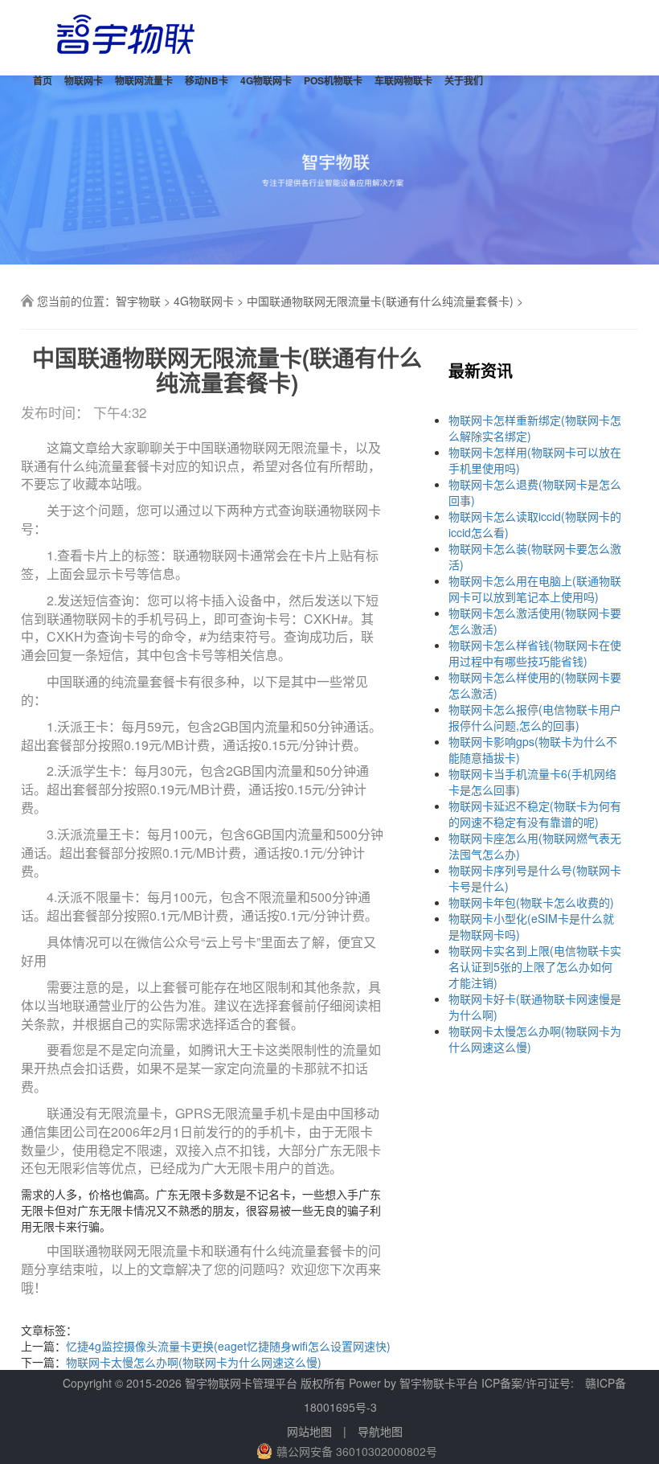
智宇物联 (138, 301)
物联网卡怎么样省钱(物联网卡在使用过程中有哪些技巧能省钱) (534, 653)
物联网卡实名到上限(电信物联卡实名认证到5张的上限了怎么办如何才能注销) (534, 966)
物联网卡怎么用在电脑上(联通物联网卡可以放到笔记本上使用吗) (534, 588)
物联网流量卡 (144, 80)
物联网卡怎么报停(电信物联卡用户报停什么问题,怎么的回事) (534, 717)
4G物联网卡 (266, 80)
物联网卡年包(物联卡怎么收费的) (531, 902)
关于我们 (463, 80)
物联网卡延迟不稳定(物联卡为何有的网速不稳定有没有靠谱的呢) (534, 814)
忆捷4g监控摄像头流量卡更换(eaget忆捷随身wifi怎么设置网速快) (228, 1346)
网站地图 (309, 1431)
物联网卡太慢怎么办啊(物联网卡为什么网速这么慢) (193, 1362)
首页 (42, 80)
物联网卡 (83, 80)
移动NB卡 (206, 80)
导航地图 (380, 1431)
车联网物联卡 (403, 80)
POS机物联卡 (333, 80)
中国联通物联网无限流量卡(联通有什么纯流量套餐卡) (380, 301)
